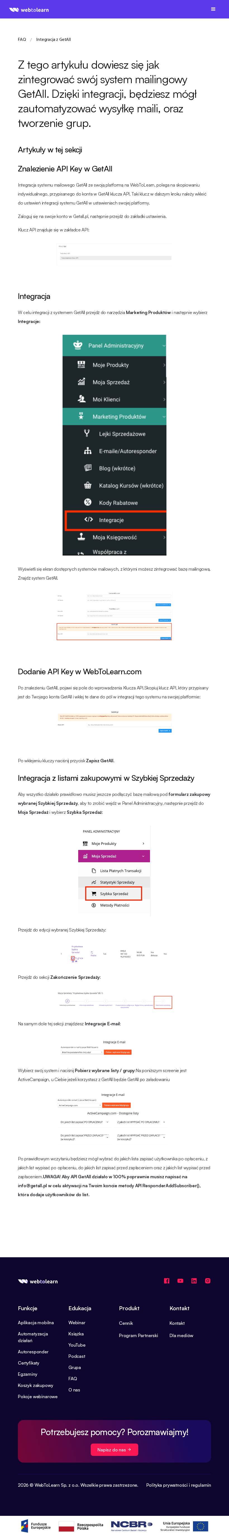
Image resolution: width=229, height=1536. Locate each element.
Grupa (74, 1367)
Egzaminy (27, 1374)
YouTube (76, 1345)
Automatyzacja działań (33, 1337)
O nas (74, 1390)
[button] (213, 9)
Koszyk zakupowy (35, 1385)
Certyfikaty (28, 1363)
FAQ (72, 1378)
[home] (29, 9)
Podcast (76, 1356)
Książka (76, 1334)
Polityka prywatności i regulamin (178, 1485)
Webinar (76, 1322)
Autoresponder (33, 1351)
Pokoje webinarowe (38, 1396)
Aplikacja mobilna (36, 1322)
